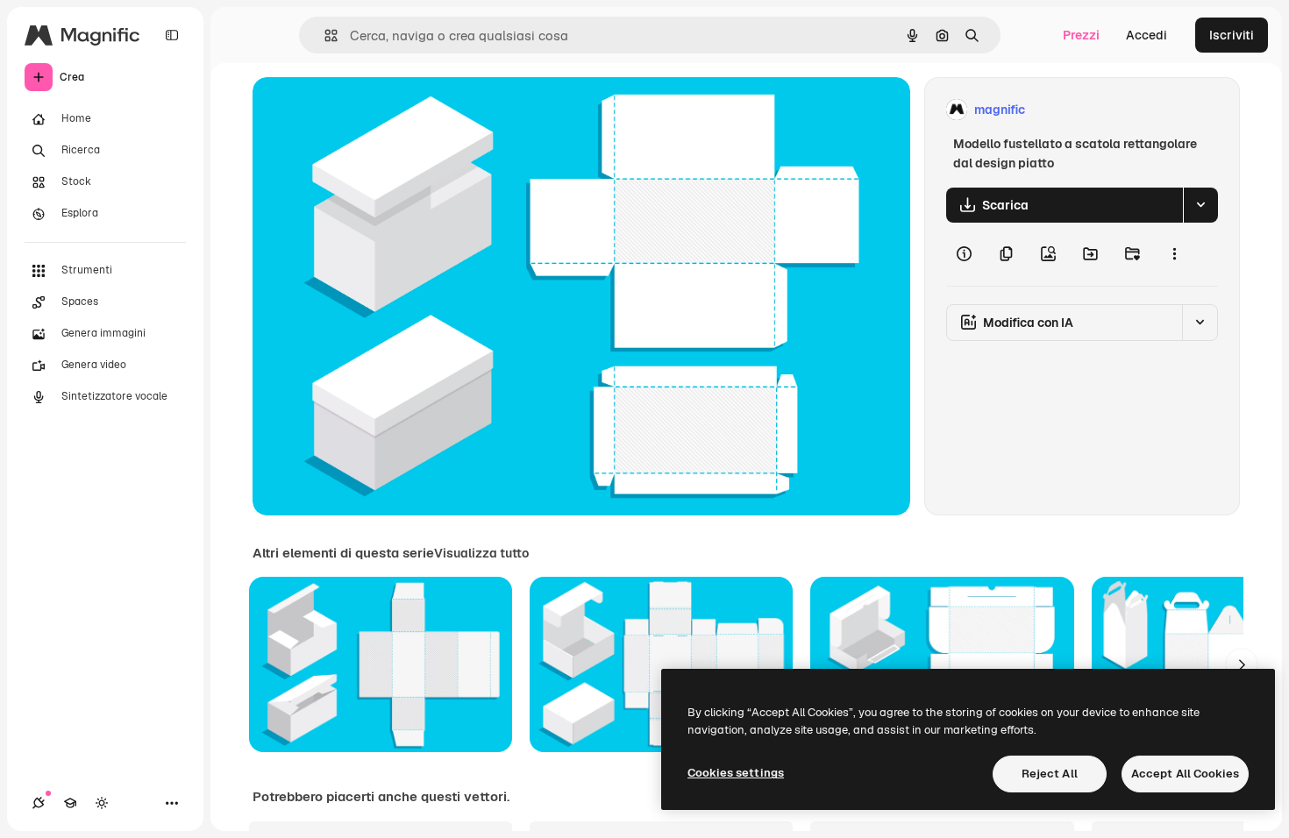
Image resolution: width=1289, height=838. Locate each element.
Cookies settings (735, 772)
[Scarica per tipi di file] (1200, 205)
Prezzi (1081, 35)
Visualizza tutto (481, 553)
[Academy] (70, 803)
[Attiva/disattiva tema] (102, 803)
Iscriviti (1231, 35)
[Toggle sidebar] (172, 35)
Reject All (1050, 773)
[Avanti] (1241, 664)
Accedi (1146, 35)
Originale (368, 110)
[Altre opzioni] (1174, 254)
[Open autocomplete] (324, 35)
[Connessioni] (39, 803)
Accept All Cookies (1185, 773)
